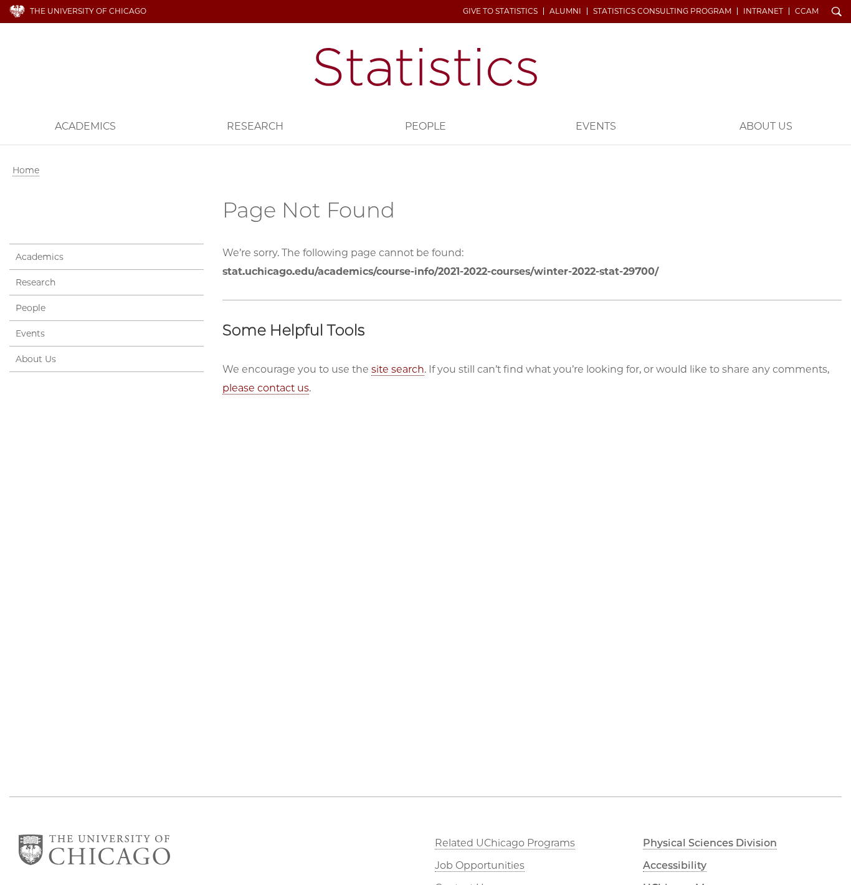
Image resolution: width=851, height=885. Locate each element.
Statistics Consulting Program (662, 11)
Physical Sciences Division (710, 843)
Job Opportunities (480, 865)
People (425, 126)
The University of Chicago (88, 11)
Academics (85, 126)
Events (596, 126)
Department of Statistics (426, 67)
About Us (765, 126)
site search (397, 369)
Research (255, 126)
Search (837, 12)
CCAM (807, 11)
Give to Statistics (500, 11)
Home (25, 170)
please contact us (265, 388)
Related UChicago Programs (505, 843)
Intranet (763, 11)
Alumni (565, 11)
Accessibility (674, 865)
